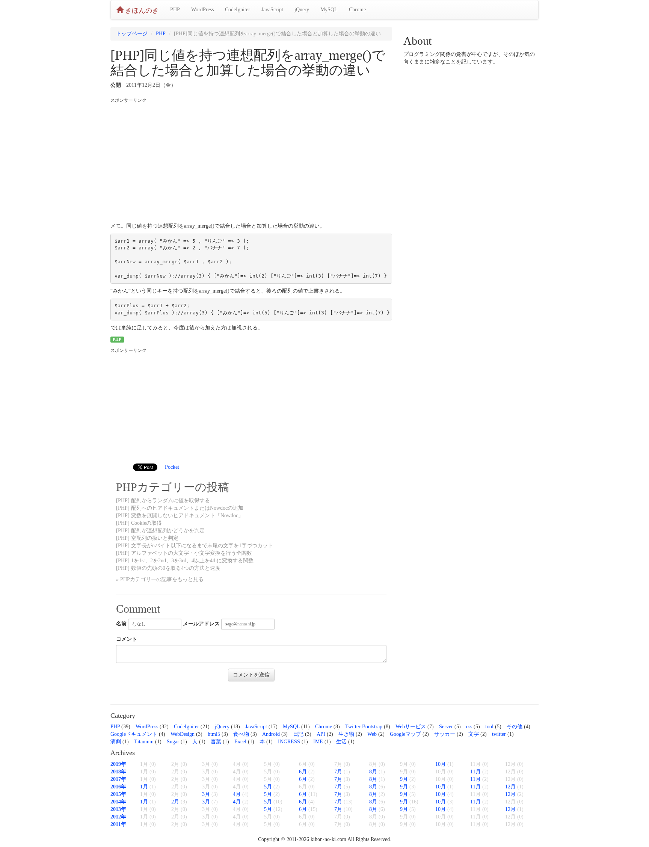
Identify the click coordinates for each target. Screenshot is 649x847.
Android (271, 734)
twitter (499, 734)
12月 (510, 787)
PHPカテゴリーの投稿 (172, 487)
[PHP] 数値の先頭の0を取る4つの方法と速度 (168, 568)
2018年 (118, 772)
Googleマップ (405, 734)
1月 (144, 787)
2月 (175, 802)
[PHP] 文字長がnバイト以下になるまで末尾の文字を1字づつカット (194, 545)
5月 (268, 787)
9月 (404, 779)
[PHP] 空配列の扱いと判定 (147, 538)
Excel (240, 741)
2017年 (118, 779)
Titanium (144, 741)
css (469, 726)
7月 (338, 772)
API (321, 734)
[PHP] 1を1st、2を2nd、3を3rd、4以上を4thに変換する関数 (185, 560)
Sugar (173, 741)
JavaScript (272, 9)
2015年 (118, 794)
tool (489, 726)
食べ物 (241, 734)
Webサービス (410, 726)
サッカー (444, 734)
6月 (303, 772)
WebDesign (183, 734)
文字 (473, 734)
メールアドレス (201, 624)
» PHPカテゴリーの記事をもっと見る (160, 579)
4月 (237, 794)
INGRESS (289, 741)
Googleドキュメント (133, 734)
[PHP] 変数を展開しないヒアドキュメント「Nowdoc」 (179, 515)
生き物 (346, 734)
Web (372, 734)
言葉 (216, 741)
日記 (298, 734)
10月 (440, 764)
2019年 (118, 764)
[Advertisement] (251, 160)
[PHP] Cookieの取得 (139, 523)
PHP (175, 9)
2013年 (118, 809)
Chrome (357, 9)
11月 (475, 772)
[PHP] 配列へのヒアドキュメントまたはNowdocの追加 (179, 508)
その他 (514, 726)
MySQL (329, 9)
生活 (341, 741)
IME (318, 741)
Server (446, 726)
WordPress (202, 9)
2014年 (118, 802)
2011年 (118, 824)
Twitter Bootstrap (363, 726)
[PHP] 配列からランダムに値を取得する (163, 500)
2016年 (118, 787)
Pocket (172, 467)
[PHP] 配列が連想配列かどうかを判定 (160, 530)
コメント (126, 639)
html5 (214, 734)
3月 (206, 794)
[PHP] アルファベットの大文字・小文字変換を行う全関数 (184, 553)
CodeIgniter (237, 9)
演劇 (115, 741)
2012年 (118, 817)
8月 (373, 772)
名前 (121, 624)
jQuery (301, 9)
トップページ (132, 33)
